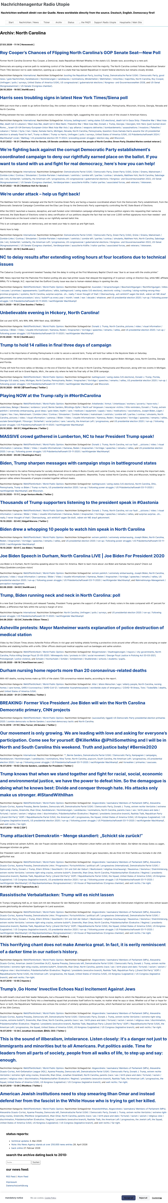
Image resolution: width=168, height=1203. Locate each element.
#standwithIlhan (100, 1108)
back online (17, 1148)
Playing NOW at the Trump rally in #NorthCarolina (50, 395)
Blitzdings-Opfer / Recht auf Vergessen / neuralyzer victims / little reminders (102, 407)
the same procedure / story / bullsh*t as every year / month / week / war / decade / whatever (59, 297)
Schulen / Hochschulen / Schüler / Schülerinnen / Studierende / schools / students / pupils (80, 658)
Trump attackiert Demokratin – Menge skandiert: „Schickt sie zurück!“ (71, 835)
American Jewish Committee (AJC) (33, 963)
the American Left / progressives (48, 178)
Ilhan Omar (35, 810)
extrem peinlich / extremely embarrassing (112, 537)
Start (11, 22)
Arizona (68, 120)
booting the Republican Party (78, 75)
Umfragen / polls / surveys (13, 82)
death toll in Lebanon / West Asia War (23, 124)
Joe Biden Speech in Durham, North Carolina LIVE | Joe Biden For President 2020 (82, 555)
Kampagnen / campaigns (144, 755)
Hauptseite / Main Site (131, 22)
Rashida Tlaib (137, 813)
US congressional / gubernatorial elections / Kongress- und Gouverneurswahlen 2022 (108, 178)
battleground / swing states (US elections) (94, 120)
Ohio (153, 484)
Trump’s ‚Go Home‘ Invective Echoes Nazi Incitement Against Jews (67, 989)
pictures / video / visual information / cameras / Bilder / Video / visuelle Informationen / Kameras (57, 417)
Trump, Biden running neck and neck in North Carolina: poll (60, 595)
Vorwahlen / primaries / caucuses (139, 762)
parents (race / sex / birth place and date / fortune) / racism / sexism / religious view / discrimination (114, 1020)
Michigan (58, 131)
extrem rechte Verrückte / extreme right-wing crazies (26, 872)
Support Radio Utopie (105, 22)
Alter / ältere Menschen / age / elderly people (114, 684)
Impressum (11, 1182)
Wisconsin (119, 138)
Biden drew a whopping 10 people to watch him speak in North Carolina (72, 529)
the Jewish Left (143, 1119)
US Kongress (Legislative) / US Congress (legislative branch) (104, 1027)
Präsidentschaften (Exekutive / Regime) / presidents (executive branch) (94, 813)
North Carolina (143, 79)
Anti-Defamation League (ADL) (31, 1071)
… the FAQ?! (85, 22)
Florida (156, 377)
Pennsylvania (95, 131)
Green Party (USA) (122, 171)
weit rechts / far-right (15, 824)
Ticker (47, 22)
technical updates (20, 1141)
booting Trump (101, 75)
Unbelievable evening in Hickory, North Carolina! (49, 312)
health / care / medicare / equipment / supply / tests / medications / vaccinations (100, 410)
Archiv (59, 22)
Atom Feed (23, 1176)
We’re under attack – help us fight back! (40, 193)
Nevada (68, 131)
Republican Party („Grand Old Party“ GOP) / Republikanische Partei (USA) (70, 876)
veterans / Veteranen (140, 182)
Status (71, 22)
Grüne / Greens (140, 171)
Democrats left (56, 806)
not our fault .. (132, 444)
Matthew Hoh (131, 175)
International (29, 75)
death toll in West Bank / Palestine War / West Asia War (70, 124)
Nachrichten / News (29, 22)
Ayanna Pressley (24, 806)
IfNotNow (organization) (37, 1116)
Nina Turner (65, 758)
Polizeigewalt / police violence (15, 658)
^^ (65, 755)
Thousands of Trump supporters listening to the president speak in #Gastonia (79, 502)
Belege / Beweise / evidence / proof (29, 407)
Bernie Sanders (55, 407)
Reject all (143, 1198)
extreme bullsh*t (62, 872)
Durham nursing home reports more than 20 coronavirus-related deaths (73, 670)
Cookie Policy (50, 1198)
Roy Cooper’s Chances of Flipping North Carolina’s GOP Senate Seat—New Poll (80, 52)
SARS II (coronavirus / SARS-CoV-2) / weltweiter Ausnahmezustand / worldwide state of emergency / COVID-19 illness (80, 687)
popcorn (92, 758)
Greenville (24, 810)
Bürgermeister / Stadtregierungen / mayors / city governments (123, 652)
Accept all (128, 1198)
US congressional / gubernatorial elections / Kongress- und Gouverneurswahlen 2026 (102, 82)
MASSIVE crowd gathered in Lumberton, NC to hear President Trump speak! (77, 436)
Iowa (22, 380)
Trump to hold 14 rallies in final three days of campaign (55, 345)
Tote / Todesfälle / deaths (153, 687)
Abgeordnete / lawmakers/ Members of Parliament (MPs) (120, 803)
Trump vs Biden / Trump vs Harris (50, 134)
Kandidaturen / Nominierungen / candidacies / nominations (54, 79)
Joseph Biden (148, 410)
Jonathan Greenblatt (72, 1075)
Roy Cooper (157, 79)
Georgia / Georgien (125, 124)
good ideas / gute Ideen (47, 410)
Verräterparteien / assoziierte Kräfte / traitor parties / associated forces (89, 182)
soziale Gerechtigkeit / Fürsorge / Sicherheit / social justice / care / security (37, 421)
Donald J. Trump (107, 124)
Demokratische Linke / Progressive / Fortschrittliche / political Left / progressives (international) (81, 865)
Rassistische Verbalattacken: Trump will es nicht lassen (57, 894)
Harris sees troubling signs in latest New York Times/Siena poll (64, 97)
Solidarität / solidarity (20, 178)
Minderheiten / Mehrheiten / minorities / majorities (110, 79)
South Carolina (104, 758)
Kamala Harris (46, 131)
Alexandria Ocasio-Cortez (13, 1112)
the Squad (96, 817)
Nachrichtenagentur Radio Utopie (35, 4)
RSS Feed (10, 1176)
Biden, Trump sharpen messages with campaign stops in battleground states (78, 463)
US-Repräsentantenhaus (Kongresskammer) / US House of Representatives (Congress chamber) (76, 883)
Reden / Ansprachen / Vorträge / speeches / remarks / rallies (90, 330)
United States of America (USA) (43, 82)
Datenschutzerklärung (17, 1185)
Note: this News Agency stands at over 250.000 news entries (41, 1144)
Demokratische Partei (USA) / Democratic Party (134, 75)
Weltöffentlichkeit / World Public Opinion (43, 287)
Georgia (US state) (9, 380)
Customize (157, 1198)
